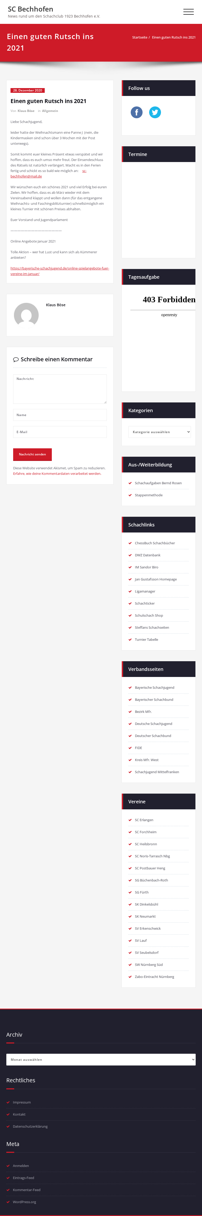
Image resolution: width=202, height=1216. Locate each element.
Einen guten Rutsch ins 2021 (174, 37)
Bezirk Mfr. (143, 711)
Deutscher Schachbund (153, 735)
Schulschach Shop (149, 615)
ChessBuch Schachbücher (155, 543)
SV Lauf (141, 940)
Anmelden (21, 1165)
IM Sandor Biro (146, 567)
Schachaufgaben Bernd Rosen (158, 483)
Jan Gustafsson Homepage (156, 579)
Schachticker (145, 603)
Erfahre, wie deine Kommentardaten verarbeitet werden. (57, 473)
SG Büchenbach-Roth (151, 880)
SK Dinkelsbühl (146, 904)
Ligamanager (145, 591)
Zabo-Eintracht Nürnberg (154, 976)
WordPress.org (24, 1201)
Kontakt (19, 1114)
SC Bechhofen (30, 9)
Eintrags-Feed (23, 1177)
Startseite (139, 37)
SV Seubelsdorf (147, 952)
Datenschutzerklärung (30, 1126)
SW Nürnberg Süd (149, 964)
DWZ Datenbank (147, 555)
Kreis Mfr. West (147, 759)
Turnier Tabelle (146, 639)
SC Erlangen (144, 819)
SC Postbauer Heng (150, 868)
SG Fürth (142, 892)
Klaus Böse (26, 111)
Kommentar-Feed (27, 1189)
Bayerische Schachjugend (154, 687)
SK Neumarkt (145, 916)
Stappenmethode (149, 495)
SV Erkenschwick (148, 928)
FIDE (138, 747)
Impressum (22, 1102)
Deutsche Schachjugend (153, 723)
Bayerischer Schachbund (154, 699)
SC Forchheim (145, 832)
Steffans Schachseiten (152, 627)
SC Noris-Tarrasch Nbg (152, 856)
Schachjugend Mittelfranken (157, 772)
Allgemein (50, 111)
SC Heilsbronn (146, 844)
